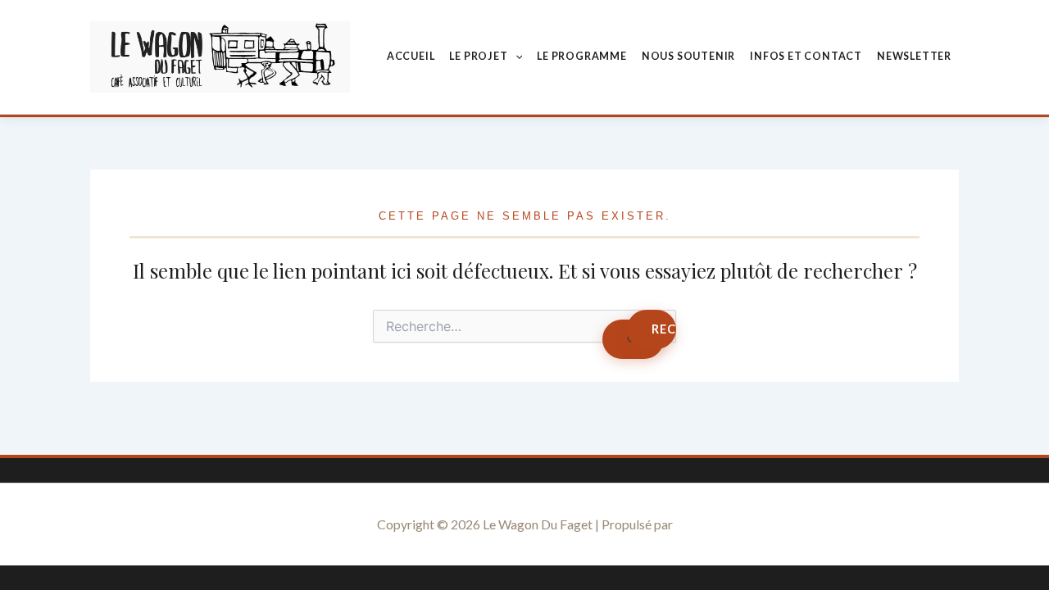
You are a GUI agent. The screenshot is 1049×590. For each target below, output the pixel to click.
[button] (515, 56)
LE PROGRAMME (582, 56)
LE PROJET (478, 56)
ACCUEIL (411, 56)
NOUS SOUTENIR (688, 56)
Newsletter (914, 56)
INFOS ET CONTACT (806, 56)
